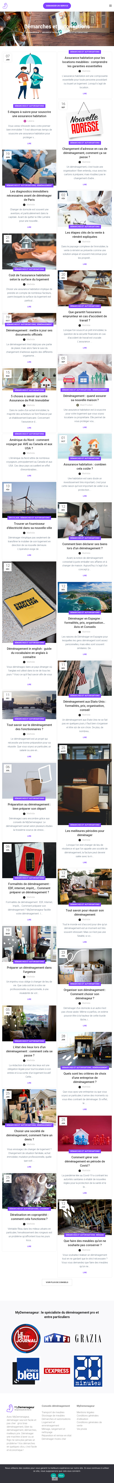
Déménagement (44, 185)
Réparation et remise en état (56, 1435)
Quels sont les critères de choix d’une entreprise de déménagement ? (85, 1078)
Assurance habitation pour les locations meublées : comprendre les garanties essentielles (84, 62)
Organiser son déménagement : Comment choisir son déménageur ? (85, 994)
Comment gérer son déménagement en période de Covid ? (85, 1161)
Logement (44, 1209)
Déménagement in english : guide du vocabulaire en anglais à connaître (29, 653)
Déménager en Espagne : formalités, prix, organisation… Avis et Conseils (84, 623)
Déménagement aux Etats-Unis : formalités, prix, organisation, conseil (84, 706)
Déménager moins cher (54, 1439)
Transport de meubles (53, 1412)
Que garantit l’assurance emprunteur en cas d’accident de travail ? (85, 316)
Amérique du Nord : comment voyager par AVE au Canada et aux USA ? (29, 444)
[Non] (55, 1478)
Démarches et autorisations (29, 106)
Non (61, 1475)
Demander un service (57, 6)
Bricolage (14, 518)
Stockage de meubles (53, 1415)
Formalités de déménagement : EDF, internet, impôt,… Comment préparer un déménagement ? (29, 888)
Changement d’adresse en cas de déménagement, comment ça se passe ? (84, 153)
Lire (29, 143)
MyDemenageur (32, 32)
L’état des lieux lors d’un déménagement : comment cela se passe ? (29, 1051)
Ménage (100, 1235)
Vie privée (82, 1429)
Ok (53, 1475)
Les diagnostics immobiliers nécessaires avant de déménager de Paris (29, 196)
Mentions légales (85, 1412)
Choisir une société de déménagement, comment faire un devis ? (29, 1135)
